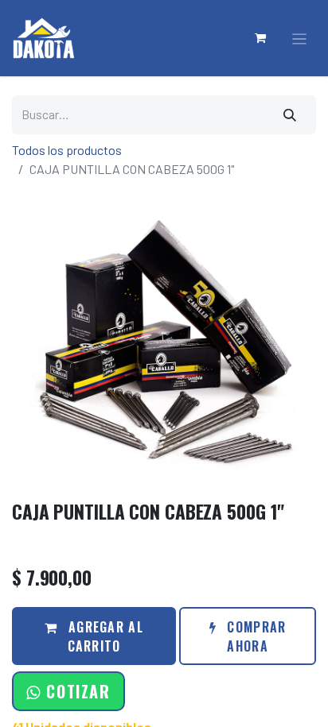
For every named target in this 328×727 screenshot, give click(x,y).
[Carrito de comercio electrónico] (261, 38)
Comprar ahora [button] (254, 636)
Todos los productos (67, 149)
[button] (68, 691)
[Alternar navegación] (300, 38)
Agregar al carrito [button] (103, 636)
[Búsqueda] (290, 114)
